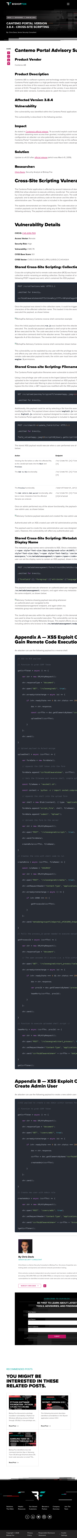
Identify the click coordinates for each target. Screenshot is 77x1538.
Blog (9, 17)
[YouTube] (38, 1517)
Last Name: (32, 1319)
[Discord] (50, 1517)
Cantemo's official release (37, 131)
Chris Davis (20, 172)
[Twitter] (27, 1517)
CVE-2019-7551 (29, 233)
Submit (57, 1336)
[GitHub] (44, 1517)
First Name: (32, 1312)
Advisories (19, 17)
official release (41, 157)
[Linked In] (44, 1285)
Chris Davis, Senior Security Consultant (22, 32)
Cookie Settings (64, 1534)
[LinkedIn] (33, 1517)
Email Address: (33, 1326)
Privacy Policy (30, 1534)
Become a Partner (45, 1507)
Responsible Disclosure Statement (46, 1534)
